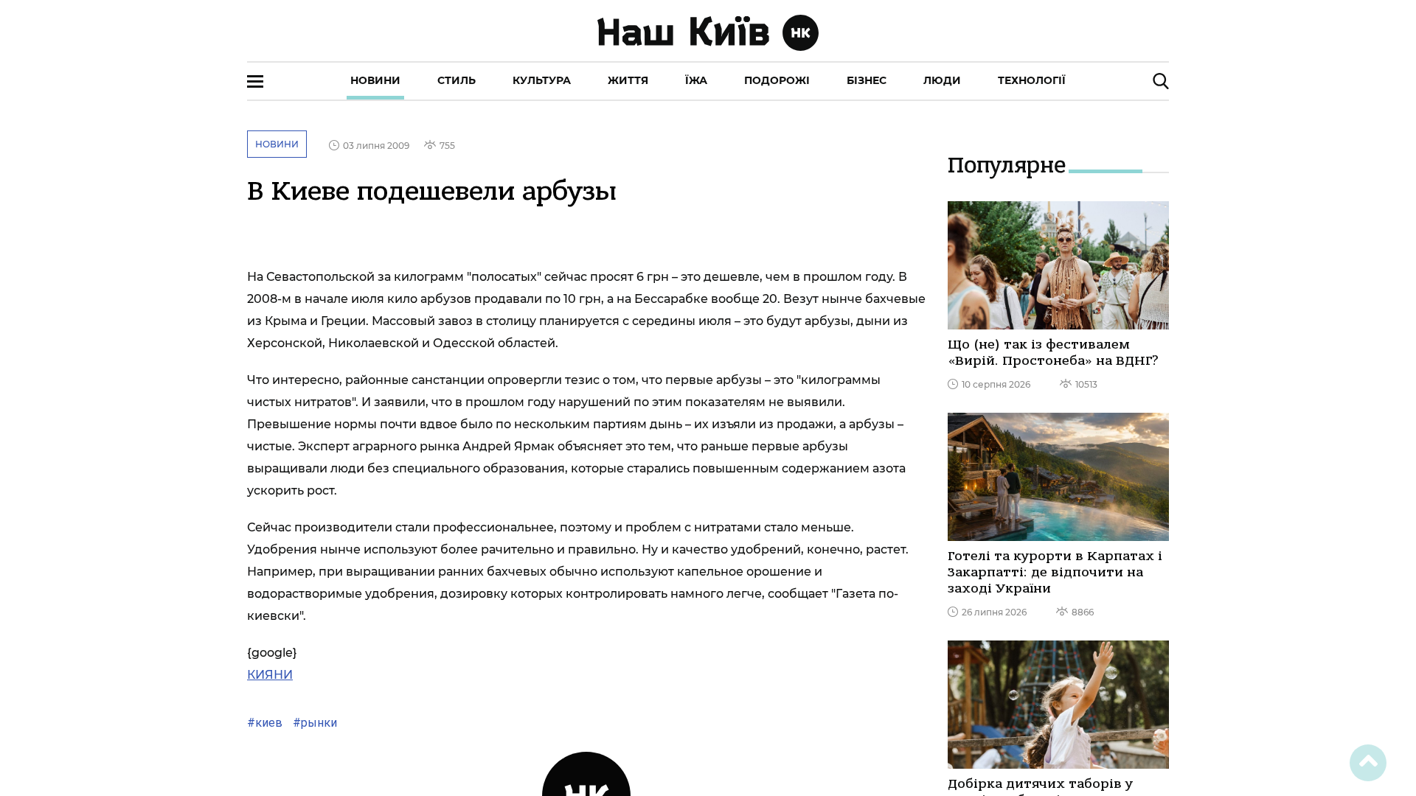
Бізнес (866, 80)
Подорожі (777, 80)
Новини (375, 80)
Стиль (456, 80)
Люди (942, 80)
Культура (542, 80)
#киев (264, 723)
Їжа (696, 80)
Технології (1032, 80)
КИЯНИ (270, 675)
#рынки (313, 723)
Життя (628, 80)
